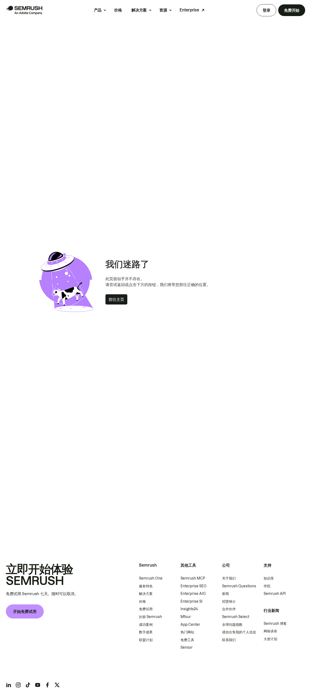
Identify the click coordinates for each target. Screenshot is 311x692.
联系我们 (229, 640)
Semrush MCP (193, 578)
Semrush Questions (239, 586)
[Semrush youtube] (38, 685)
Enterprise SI (191, 601)
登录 (266, 10)
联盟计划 (146, 640)
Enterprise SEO (194, 586)
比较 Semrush (150, 617)
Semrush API (275, 594)
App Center (190, 625)
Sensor (187, 647)
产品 (98, 10)
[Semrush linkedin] (8, 685)
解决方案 (139, 10)
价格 (118, 10)
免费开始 (291, 10)
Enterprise (189, 10)
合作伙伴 (229, 609)
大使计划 (270, 639)
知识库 (269, 578)
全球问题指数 (232, 625)
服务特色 (146, 586)
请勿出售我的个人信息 (239, 632)
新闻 (225, 594)
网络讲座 (270, 631)
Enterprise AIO (193, 594)
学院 (267, 586)
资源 (163, 10)
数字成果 (146, 632)
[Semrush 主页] (24, 10)
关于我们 (229, 578)
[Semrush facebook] (47, 685)
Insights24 (189, 609)
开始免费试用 (24, 611)
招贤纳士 (229, 601)
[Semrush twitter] (57, 685)
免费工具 (187, 640)
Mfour (186, 617)
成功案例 (146, 625)
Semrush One (151, 578)
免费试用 (146, 609)
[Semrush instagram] (18, 685)
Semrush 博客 (275, 624)
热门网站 (187, 632)
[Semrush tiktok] (28, 685)
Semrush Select (235, 617)
